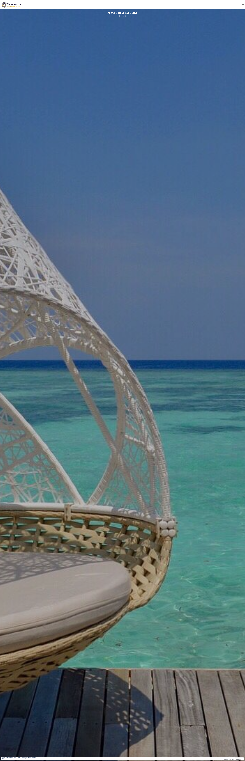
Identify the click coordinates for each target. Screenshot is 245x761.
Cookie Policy (26, 758)
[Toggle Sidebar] (242, 4)
